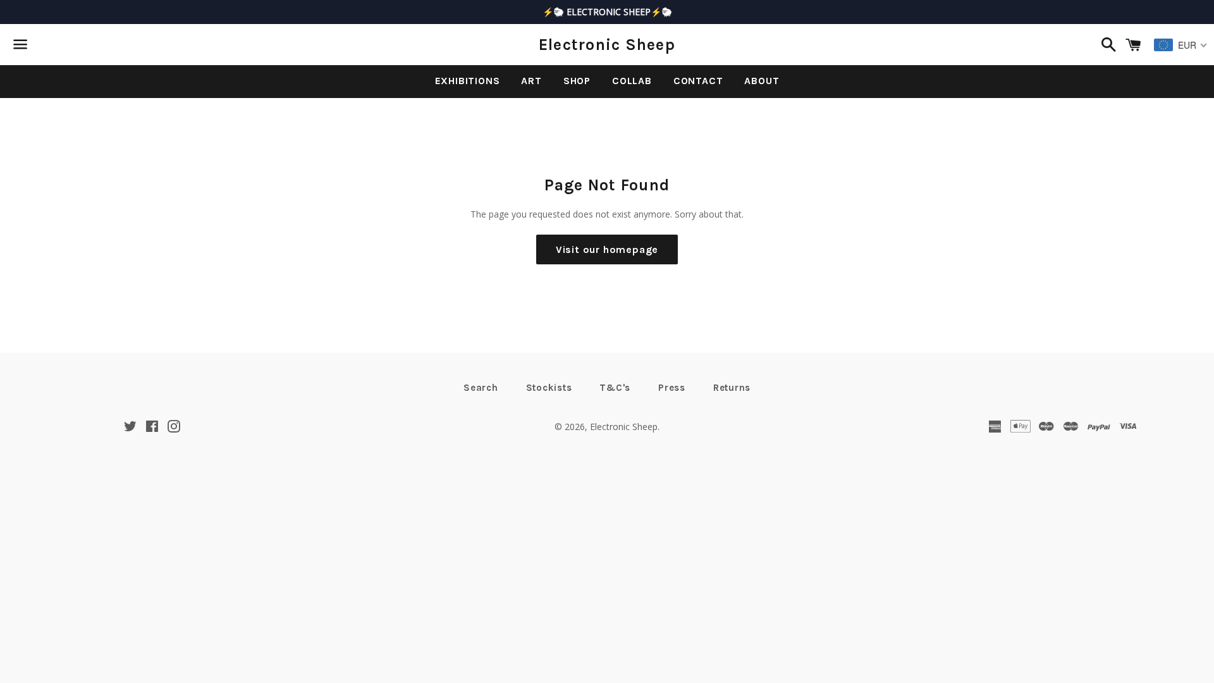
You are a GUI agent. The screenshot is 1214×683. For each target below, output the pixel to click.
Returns (732, 387)
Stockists (549, 387)
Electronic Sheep (607, 44)
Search (480, 387)
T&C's (614, 387)
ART (531, 81)
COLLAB (632, 81)
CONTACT (698, 81)
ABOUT (761, 81)
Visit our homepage (607, 249)
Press (671, 387)
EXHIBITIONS (467, 81)
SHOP (577, 81)
